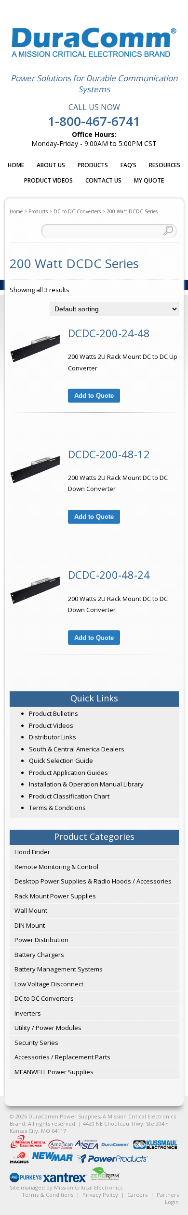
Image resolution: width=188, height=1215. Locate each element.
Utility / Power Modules (47, 1027)
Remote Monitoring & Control (56, 866)
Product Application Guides (68, 772)
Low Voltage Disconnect (48, 984)
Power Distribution (41, 939)
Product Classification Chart (69, 796)
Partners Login (168, 1198)
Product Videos (48, 180)
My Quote (149, 180)
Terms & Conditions (57, 807)
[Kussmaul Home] (155, 1147)
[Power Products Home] (112, 1161)
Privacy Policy (100, 1194)
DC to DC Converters (77, 211)
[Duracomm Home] (116, 1147)
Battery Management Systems (58, 969)
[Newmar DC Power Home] (53, 1161)
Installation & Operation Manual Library (86, 784)
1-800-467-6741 (94, 121)
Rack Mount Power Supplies (55, 896)
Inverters (27, 1013)
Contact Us (103, 180)
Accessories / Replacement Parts (62, 1057)
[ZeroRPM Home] (105, 1180)
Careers (137, 1194)
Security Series (36, 1042)
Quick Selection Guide (61, 760)
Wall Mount (30, 910)
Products (93, 165)
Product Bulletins (53, 713)
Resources (164, 165)
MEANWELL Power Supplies (54, 1072)
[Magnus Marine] (20, 1161)
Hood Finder (32, 851)
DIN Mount (29, 925)
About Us (51, 165)
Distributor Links (52, 737)
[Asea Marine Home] (87, 1147)
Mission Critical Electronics (88, 1187)
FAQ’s (128, 165)
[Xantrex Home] (66, 1180)
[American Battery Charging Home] (61, 1147)
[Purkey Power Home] (26, 1180)
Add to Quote (94, 395)
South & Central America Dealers (76, 749)
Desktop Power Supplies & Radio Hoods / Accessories (93, 881)
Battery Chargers (39, 954)
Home (16, 165)
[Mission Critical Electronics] (29, 1147)
